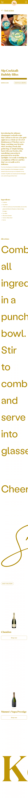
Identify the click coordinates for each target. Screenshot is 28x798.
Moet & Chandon (12, 209)
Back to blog (9, 10)
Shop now (14, 638)
